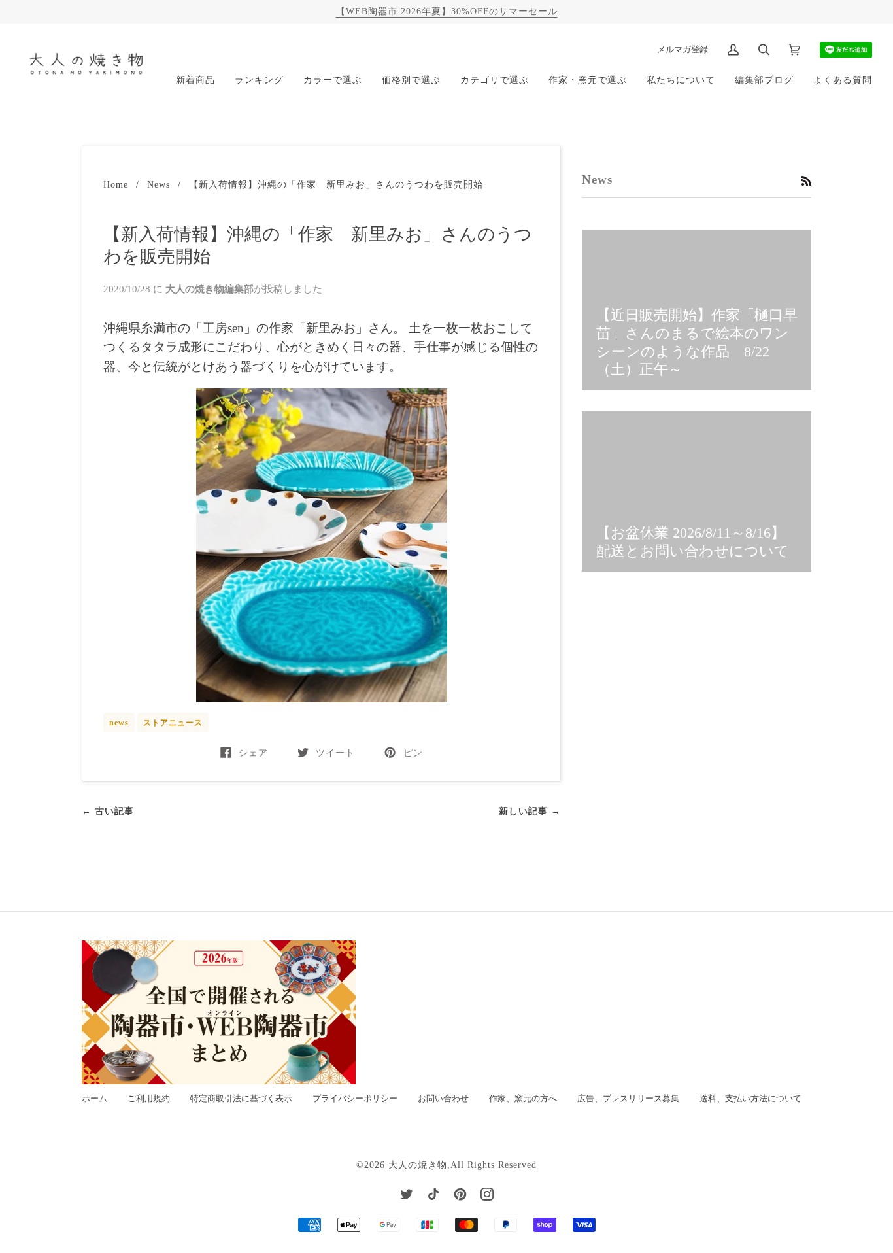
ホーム (94, 1098)
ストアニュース (173, 722)
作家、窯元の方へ (523, 1098)
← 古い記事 (108, 811)
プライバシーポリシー (354, 1098)
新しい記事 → (530, 811)
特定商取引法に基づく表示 (241, 1098)
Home (115, 184)
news (119, 722)
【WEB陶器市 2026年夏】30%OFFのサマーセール (447, 11)
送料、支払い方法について (750, 1098)
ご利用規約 (148, 1098)
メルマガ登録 (682, 49)
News (158, 184)
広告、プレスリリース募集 (628, 1098)
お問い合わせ (443, 1098)
